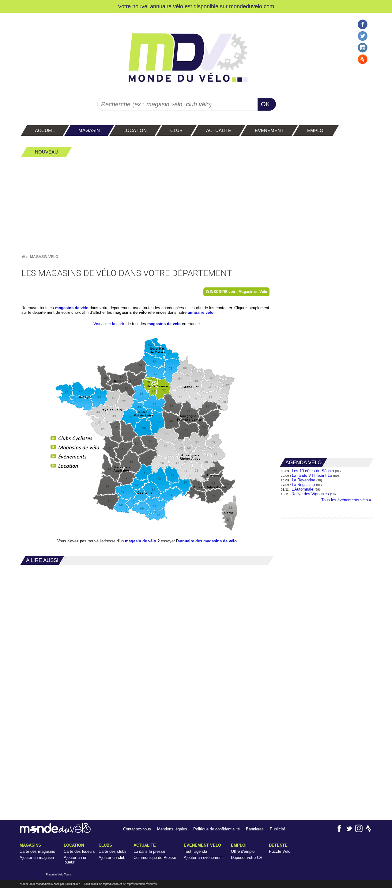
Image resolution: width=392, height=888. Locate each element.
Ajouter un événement (203, 857)
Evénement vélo (202, 845)
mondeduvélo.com (47, 884)
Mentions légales (172, 829)
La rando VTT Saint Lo (312, 475)
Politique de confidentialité (216, 829)
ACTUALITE (145, 845)
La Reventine (304, 480)
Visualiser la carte (109, 323)
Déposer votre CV (246, 857)
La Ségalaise (303, 484)
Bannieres (255, 829)
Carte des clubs (112, 851)
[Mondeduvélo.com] (55, 831)
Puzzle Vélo (279, 851)
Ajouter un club (112, 857)
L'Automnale (302, 489)
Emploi (239, 845)
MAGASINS (30, 845)
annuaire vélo (200, 312)
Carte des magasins (37, 851)
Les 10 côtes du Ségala (313, 471)
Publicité (277, 829)
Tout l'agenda (195, 851)
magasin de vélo (140, 541)
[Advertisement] (196, 206)
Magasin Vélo (44, 257)
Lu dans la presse (149, 851)
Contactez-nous (137, 829)
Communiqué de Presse (155, 857)
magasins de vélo (72, 307)
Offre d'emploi (243, 851)
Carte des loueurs (79, 851)
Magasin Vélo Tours (58, 874)
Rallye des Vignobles (310, 493)
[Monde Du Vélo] (23, 257)
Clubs (105, 845)
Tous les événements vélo (345, 500)
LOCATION (74, 845)
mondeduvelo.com (251, 6)
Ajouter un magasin (37, 857)
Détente (278, 845)
